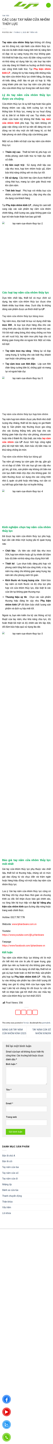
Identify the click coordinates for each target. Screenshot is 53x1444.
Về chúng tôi (8, 1366)
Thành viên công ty (11, 1371)
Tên (8, 1090)
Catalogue (7, 1385)
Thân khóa (7, 1201)
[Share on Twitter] (23, 1012)
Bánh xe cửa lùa (10, 1190)
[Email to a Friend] (29, 1012)
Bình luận (11, 1064)
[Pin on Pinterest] (35, 1012)
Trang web (11, 1117)
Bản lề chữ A (8, 1155)
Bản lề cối (7, 1161)
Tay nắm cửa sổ (10, 1173)
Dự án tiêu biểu (9, 1381)
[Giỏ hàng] (48, 5)
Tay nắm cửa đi (10, 1178)
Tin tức (5, 16)
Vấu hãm (6, 1207)
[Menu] (6, 5)
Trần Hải (33, 32)
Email (9, 1103)
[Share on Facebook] (18, 1012)
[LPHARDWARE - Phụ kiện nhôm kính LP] (26, 5)
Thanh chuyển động (12, 1195)
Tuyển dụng (8, 1376)
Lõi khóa (6, 1213)
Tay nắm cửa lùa (10, 1167)
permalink (46, 1023)
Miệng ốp (7, 1184)
